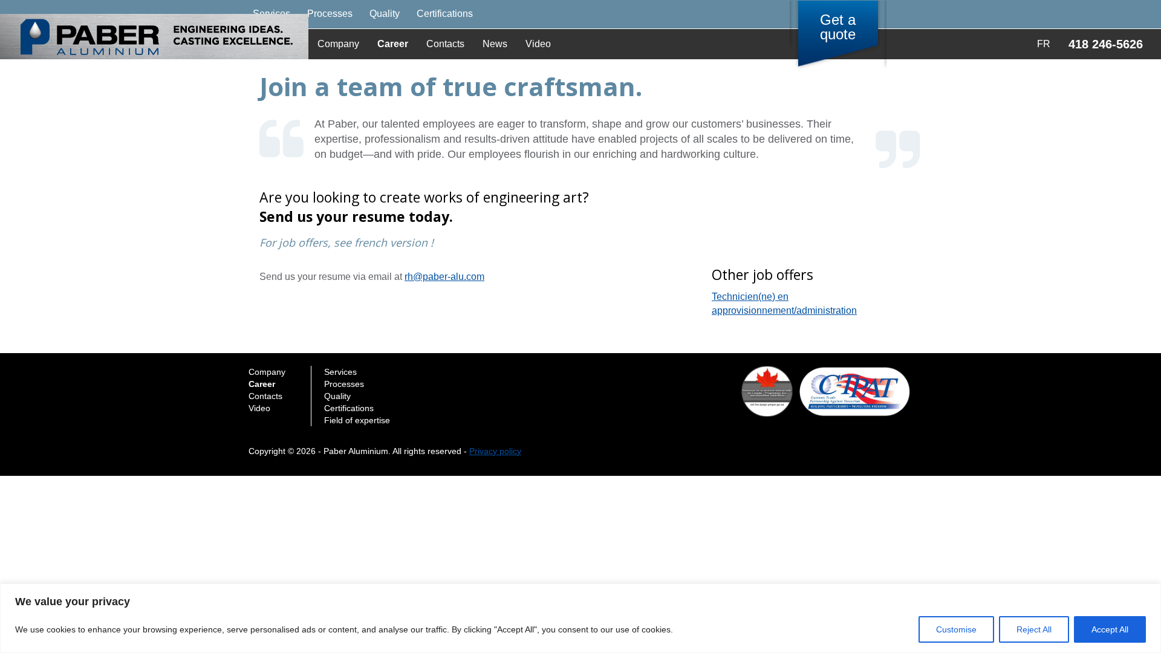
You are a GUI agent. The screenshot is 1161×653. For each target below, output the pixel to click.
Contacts (445, 44)
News (495, 44)
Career (392, 44)
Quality (384, 13)
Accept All (1109, 629)
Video (538, 44)
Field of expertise (357, 420)
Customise (956, 629)
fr (1043, 44)
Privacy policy (495, 451)
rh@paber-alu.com (444, 276)
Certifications (445, 13)
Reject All (1034, 629)
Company (338, 44)
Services (340, 372)
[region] (580, 618)
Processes (330, 13)
